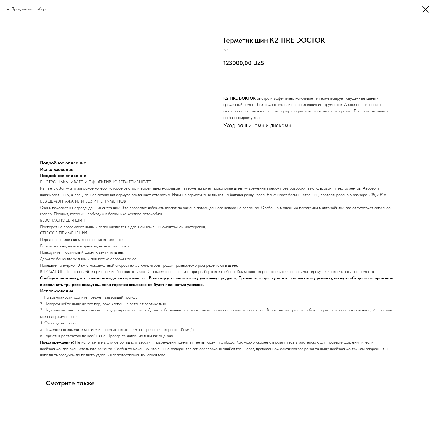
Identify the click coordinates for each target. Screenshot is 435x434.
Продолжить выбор (28, 9)
